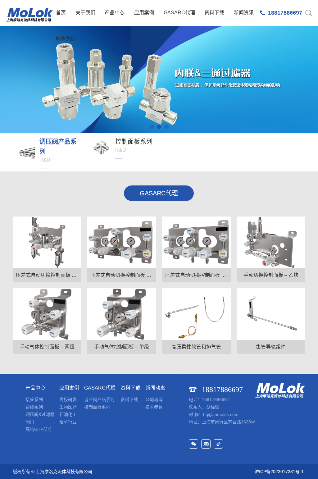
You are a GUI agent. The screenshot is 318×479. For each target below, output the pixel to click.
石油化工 (68, 414)
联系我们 (66, 38)
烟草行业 (68, 421)
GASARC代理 (179, 12)
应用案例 (144, 12)
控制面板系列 (97, 406)
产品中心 (115, 12)
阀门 (29, 421)
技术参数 (154, 406)
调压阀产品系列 (99, 399)
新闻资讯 (244, 12)
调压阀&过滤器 (39, 414)
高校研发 (68, 399)
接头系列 (34, 399)
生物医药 (68, 406)
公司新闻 (154, 399)
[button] (151, 127)
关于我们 (85, 12)
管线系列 (34, 406)
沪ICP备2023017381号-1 (279, 471)
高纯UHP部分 (38, 429)
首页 (61, 12)
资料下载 (214, 12)
